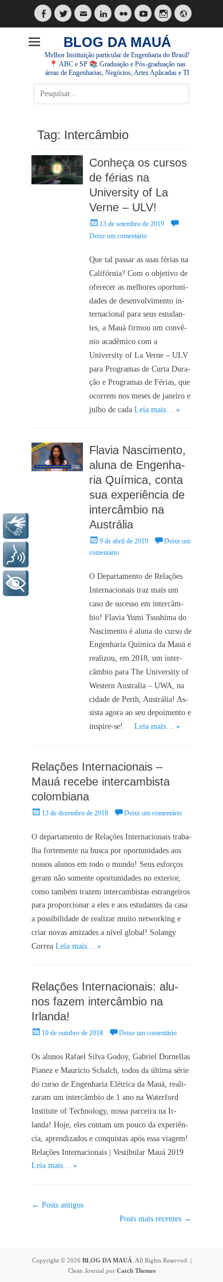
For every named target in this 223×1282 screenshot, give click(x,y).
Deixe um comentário (153, 813)
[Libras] (16, 526)
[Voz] (16, 554)
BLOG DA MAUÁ (117, 42)
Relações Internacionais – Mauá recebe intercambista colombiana (100, 781)
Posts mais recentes (156, 1218)
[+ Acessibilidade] (16, 583)
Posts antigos (57, 1205)
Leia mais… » (157, 409)
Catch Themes (136, 1270)
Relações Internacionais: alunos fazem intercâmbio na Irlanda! (104, 1001)
